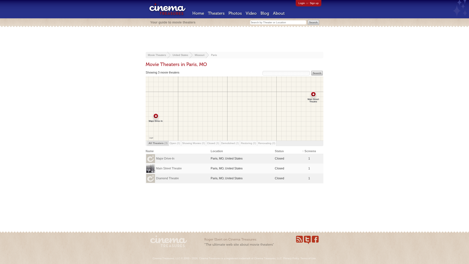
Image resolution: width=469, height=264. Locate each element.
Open (175, 143)
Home (198, 13)
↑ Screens (309, 151)
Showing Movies (193, 143)
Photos (235, 13)
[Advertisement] (234, 40)
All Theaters (158, 143)
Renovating (266, 143)
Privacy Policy (291, 258)
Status (279, 151)
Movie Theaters (157, 55)
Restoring (248, 143)
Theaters (216, 13)
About (279, 13)
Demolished (230, 143)
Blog (265, 13)
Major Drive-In (165, 158)
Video (251, 13)
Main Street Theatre (169, 168)
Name (150, 151)
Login (301, 3)
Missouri (199, 55)
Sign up (314, 3)
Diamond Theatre (167, 178)
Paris (214, 55)
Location (217, 151)
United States (180, 55)
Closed (213, 143)
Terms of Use (308, 258)
